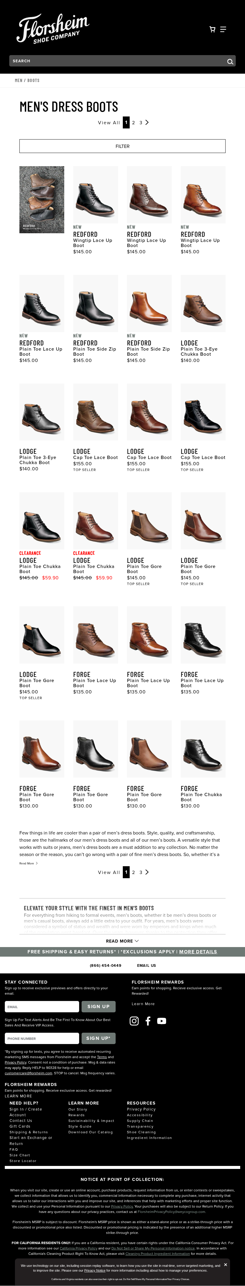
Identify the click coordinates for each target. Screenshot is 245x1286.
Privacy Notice (94, 1270)
